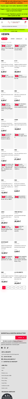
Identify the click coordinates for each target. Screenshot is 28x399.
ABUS (2, 212)
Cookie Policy (4, 383)
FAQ (2, 370)
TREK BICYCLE (18, 212)
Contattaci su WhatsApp (10, 361)
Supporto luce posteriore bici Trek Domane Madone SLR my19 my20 (6, 247)
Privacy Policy (4, 380)
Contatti (3, 368)
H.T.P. (15, 61)
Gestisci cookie (4, 388)
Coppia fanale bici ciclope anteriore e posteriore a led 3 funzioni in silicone (7, 155)
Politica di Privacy (17, 341)
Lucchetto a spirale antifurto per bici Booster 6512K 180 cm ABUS (7, 217)
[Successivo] (24, 288)
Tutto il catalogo (4, 378)
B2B (25, 18)
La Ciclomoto (18, 272)
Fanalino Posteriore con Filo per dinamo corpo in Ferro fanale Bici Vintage (7, 66)
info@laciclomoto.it (9, 359)
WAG (2, 150)
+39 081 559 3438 (7, 356)
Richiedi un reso (5, 373)
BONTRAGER (4, 242)
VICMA (16, 119)
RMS (2, 61)
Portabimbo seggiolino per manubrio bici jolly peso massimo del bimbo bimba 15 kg (20, 277)
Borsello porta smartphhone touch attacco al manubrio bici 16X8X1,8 (20, 185)
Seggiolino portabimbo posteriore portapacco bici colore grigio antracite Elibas (20, 66)
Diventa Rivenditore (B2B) (6, 375)
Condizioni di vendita (5, 385)
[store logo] (14, 22)
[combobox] (14, 26)
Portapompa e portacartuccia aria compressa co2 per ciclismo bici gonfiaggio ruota (7, 125)
